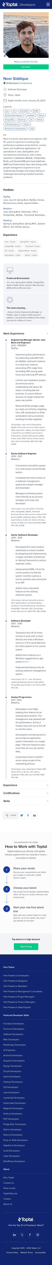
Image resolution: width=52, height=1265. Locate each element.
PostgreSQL (9, 119)
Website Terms (26, 1252)
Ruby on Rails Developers (15, 1140)
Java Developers (11, 1092)
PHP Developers (11, 1118)
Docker (26, 124)
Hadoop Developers (12, 1081)
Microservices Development (15, 128)
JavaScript (31, 115)
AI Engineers (9, 1050)
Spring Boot (24, 111)
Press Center (9, 1188)
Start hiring (26, 946)
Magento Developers (13, 1108)
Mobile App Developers (14, 1044)
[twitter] (21, 815)
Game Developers (12, 1076)
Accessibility (40, 1252)
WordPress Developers (14, 1161)
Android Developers (12, 1055)
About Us (7, 1203)
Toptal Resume (10, 1193)
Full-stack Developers (13, 1023)
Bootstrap (22, 119)
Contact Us (8, 1182)
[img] (17, 83)
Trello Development (12, 124)
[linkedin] (34, 815)
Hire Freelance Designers (15, 980)
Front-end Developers (13, 1028)
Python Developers (12, 1129)
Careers (7, 1198)
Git (31, 119)
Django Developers (12, 1065)
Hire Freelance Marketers (15, 986)
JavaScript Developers (14, 1097)
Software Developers (13, 1034)
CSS (31, 128)
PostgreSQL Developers (14, 1124)
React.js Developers (12, 1134)
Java (6, 111)
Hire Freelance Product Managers (19, 1001)
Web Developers (11, 1039)
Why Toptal (8, 1177)
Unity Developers (11, 1155)
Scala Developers (11, 1150)
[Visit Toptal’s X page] (22, 1235)
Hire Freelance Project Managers (18, 996)
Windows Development (13, 115)
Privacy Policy (12, 1252)
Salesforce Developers (14, 1145)
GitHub (39, 119)
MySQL (35, 111)
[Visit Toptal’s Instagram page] (37, 1235)
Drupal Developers (12, 1071)
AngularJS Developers (14, 1060)
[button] (26, 333)
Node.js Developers (12, 1113)
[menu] (48, 4)
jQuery (41, 115)
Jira (14, 111)
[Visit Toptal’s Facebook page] (30, 1235)
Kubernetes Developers (14, 1102)
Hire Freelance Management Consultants (22, 991)
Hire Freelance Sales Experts (17, 1007)
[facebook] (28, 815)
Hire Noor (26, 66)
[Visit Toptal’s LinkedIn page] (14, 1235)
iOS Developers (10, 1087)
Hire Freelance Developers (16, 975)
